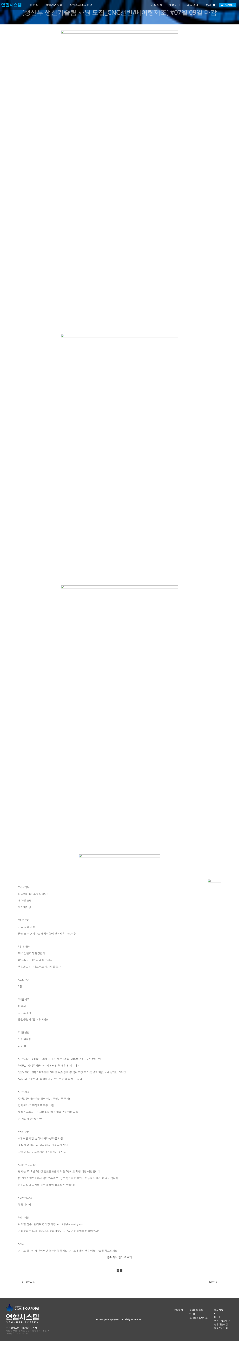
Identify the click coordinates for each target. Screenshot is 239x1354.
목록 (119, 1271)
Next (211, 1282)
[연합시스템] (11, 3)
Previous (29, 1282)
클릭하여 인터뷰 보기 (119, 1257)
